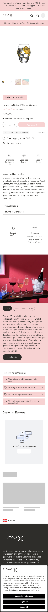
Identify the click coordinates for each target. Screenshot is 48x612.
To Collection (12, 356)
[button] (31, 124)
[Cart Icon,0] (37, 15)
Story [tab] (7, 308)
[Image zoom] (24, 53)
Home (7, 23)
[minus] (5, 125)
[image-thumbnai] (3, 82)
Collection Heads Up (14, 97)
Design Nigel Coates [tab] (24, 308)
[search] (31, 15)
